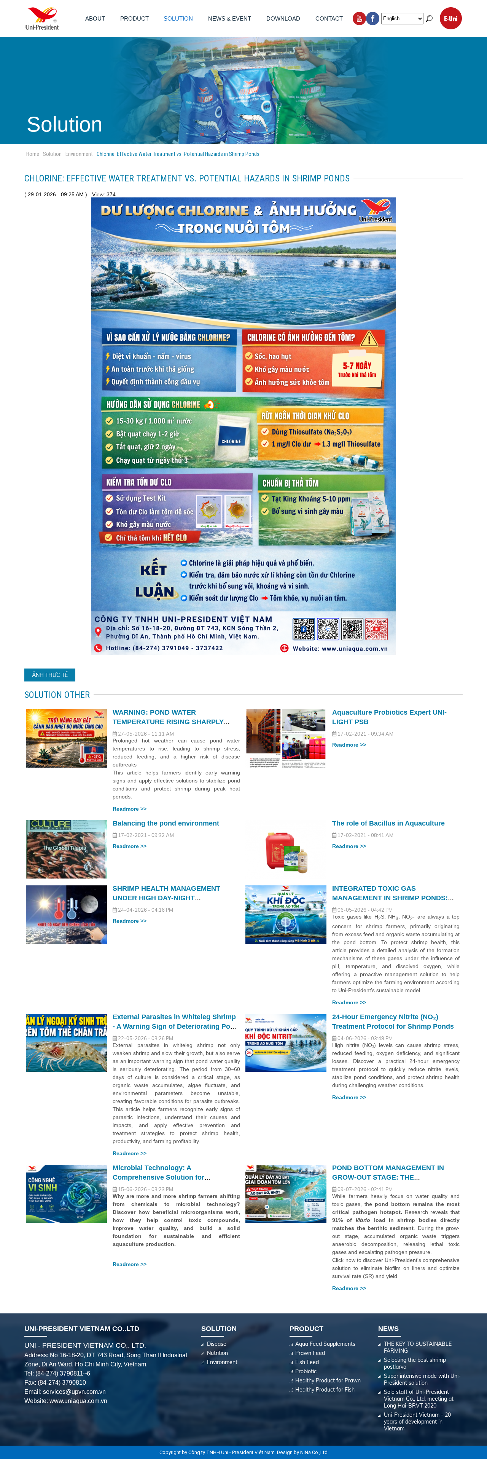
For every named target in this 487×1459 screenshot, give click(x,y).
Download (283, 18)
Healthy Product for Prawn (328, 1380)
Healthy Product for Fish (325, 1389)
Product (134, 18)
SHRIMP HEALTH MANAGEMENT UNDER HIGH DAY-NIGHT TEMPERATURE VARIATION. (166, 898)
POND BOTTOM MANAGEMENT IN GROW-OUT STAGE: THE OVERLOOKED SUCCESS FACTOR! (390, 1177)
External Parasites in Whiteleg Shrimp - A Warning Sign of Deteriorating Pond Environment (176, 1026)
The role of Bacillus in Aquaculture (388, 823)
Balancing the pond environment (166, 823)
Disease (216, 1343)
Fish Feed (307, 1362)
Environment (79, 154)
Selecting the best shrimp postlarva (415, 1363)
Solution (178, 18)
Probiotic (306, 1371)
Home (32, 154)
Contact (329, 18)
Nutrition (217, 1353)
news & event (229, 18)
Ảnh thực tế (50, 675)
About (95, 18)
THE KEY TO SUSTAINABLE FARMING (418, 1347)
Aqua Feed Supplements (325, 1343)
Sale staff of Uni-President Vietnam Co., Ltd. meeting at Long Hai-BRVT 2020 (419, 1398)
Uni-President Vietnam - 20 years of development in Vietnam (417, 1421)
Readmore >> (129, 809)
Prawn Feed (310, 1353)
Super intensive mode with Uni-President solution (422, 1379)
